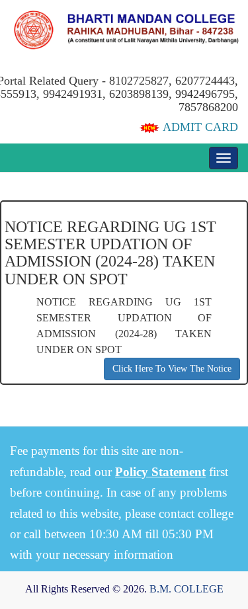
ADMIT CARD (198, 127)
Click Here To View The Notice (171, 369)
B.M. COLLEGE (186, 588)
